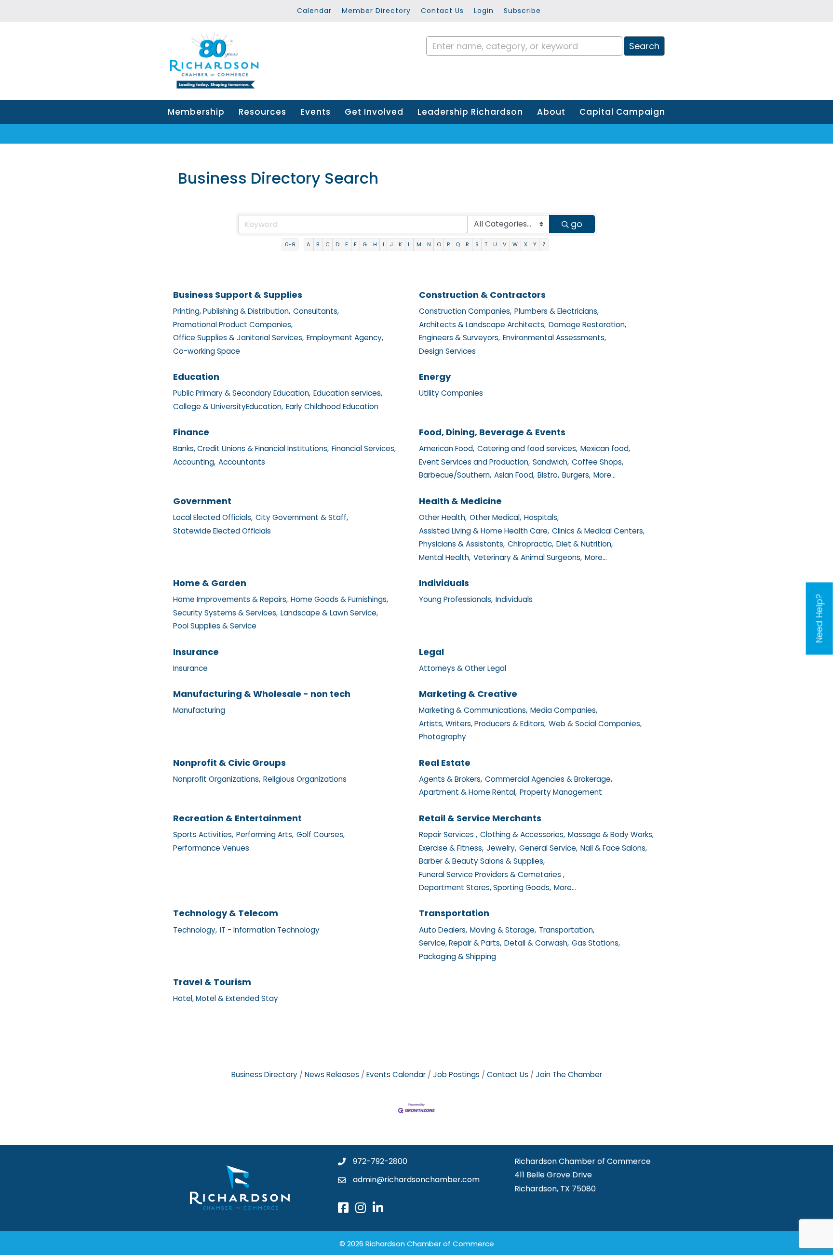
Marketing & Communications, (473, 710)
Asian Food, (514, 475)
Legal (431, 652)
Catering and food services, (527, 448)
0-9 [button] (290, 244)
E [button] (346, 244)
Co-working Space (206, 351)
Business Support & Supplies (237, 295)
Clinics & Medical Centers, (598, 531)
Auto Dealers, (443, 930)
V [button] (505, 244)
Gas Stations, (596, 943)
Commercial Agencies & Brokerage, (548, 779)
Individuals (444, 583)
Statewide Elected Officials (222, 531)
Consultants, (316, 311)
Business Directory (264, 1074)
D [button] (337, 244)
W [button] (515, 244)
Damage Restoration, (587, 325)
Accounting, (194, 462)
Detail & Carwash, (536, 943)
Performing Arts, (265, 834)
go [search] (576, 224)
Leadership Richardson (470, 112)
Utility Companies (451, 393)
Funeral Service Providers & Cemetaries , (491, 874)
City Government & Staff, (301, 517)
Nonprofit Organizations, (216, 779)
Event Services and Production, (474, 462)
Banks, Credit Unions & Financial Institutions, (251, 448)
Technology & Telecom (225, 913)
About (551, 112)
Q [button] (458, 244)
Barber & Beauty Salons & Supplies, (482, 861)
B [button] (317, 244)
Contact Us (442, 10)
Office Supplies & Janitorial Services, (238, 338)
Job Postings (456, 1074)
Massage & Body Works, (611, 834)
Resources (262, 112)
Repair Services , (448, 834)
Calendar (314, 10)
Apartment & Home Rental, (468, 792)
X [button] (525, 244)
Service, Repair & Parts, (460, 943)
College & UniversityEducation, (228, 406)
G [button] (365, 244)
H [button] (375, 244)
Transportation (454, 913)
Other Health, (443, 517)
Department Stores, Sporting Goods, (485, 887)
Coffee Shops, (597, 462)
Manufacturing (199, 710)
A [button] (308, 244)
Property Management (561, 792)
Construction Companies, (465, 311)
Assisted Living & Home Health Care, (484, 531)
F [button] (355, 244)
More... (604, 475)
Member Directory (376, 10)
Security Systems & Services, (225, 613)
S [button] (477, 244)
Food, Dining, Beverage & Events (492, 432)
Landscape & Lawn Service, (329, 613)
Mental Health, (444, 557)
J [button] (391, 244)
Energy (435, 377)
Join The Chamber (569, 1074)
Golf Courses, (320, 834)
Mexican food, (605, 448)
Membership (196, 112)
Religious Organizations (305, 779)
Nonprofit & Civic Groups (229, 763)
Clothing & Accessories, (522, 834)
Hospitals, (541, 517)
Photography (442, 737)
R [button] (467, 244)
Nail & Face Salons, (613, 848)
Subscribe (522, 10)
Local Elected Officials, (213, 517)
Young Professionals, (456, 599)
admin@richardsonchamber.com (416, 1179)
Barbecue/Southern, (455, 475)
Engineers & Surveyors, (459, 338)
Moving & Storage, (503, 930)
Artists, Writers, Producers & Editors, (482, 724)
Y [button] (535, 244)
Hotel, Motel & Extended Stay (225, 998)
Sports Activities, (203, 834)
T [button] (485, 244)
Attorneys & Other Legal (462, 668)
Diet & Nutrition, (584, 544)
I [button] (383, 244)
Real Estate (444, 763)
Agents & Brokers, (450, 779)
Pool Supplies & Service (214, 626)
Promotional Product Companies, (233, 325)
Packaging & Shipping (457, 956)
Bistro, (548, 475)
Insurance (196, 652)
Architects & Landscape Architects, (482, 325)
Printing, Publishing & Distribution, (231, 311)
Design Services (447, 351)
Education (196, 377)
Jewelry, (501, 848)
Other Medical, (495, 517)
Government (202, 501)
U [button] (495, 244)
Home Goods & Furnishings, (339, 599)
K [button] (400, 244)
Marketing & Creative (468, 694)
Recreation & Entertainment (237, 818)
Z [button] (544, 244)
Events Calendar (396, 1074)
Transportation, (566, 930)
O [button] (439, 244)
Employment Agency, (345, 338)
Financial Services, (364, 448)
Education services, (347, 393)
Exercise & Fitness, (451, 848)
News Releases (332, 1074)
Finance (191, 432)
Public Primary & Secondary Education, (241, 393)
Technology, (195, 930)
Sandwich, (551, 462)
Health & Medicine (460, 501)
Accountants (241, 462)
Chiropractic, (530, 544)
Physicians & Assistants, (462, 544)
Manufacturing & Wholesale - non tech (261, 694)
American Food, (446, 448)
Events (315, 112)
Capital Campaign (622, 112)
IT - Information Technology (270, 930)
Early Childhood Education (332, 406)
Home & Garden (209, 583)
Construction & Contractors (482, 295)
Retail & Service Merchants (480, 818)
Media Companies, (563, 710)
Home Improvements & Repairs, (230, 599)
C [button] (327, 244)
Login (484, 10)
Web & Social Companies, (595, 724)
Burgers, (576, 475)
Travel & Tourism (212, 982)
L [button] (409, 244)
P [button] (448, 244)
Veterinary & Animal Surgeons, (527, 557)
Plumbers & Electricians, (556, 311)
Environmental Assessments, (554, 338)
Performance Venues (211, 848)
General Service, (548, 848)
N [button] (429, 244)
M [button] (418, 244)
